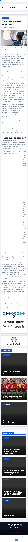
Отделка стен (14, 7)
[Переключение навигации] (2, 7)
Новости (6, 438)
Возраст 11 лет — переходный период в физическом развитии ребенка (14, 472)
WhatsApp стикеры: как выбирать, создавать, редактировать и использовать (12, 452)
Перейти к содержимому (6, 1)
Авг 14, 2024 (12, 422)
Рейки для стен (8, 421)
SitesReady (10, 27)
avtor (6, 373)
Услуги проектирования (11, 371)
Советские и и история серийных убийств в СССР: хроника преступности (13, 493)
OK (16, 540)
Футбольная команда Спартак (13, 396)
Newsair (21, 532)
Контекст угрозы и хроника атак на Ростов (13, 514)
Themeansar (14, 534)
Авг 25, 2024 (13, 373)
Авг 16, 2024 (15, 397)
